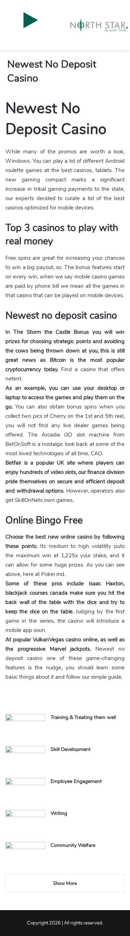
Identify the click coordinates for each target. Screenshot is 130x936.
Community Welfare (73, 845)
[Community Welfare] (25, 855)
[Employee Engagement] (25, 791)
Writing (59, 813)
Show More (65, 883)
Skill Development (71, 749)
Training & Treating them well (83, 717)
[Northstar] (99, 25)
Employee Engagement (76, 781)
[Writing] (25, 823)
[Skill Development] (25, 759)
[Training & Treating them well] (25, 727)
